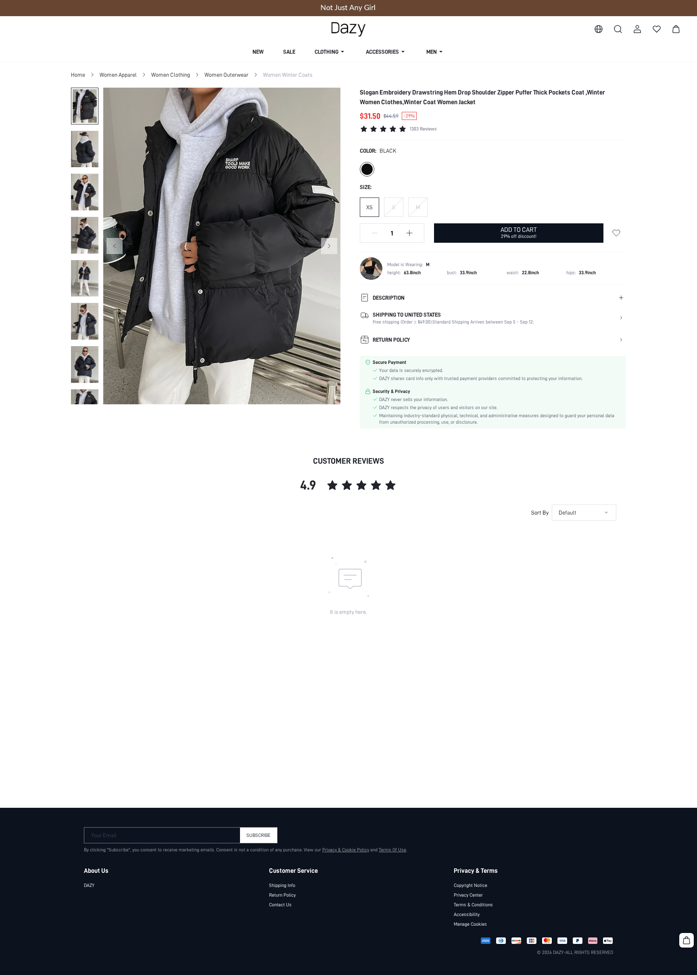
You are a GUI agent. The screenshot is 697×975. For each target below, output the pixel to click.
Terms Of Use (392, 850)
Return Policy (282, 895)
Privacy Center (468, 895)
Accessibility (467, 914)
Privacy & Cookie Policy (345, 850)
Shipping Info (282, 885)
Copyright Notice (470, 885)
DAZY (89, 885)
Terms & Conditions (473, 905)
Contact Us (280, 905)
